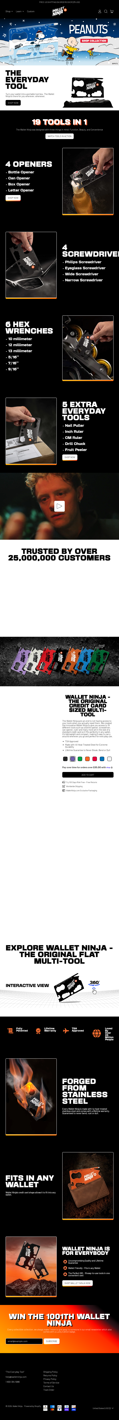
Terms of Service (51, 1382)
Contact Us (48, 1386)
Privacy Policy (49, 1379)
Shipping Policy (50, 1371)
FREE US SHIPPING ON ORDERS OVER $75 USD (59, 2)
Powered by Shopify (32, 1406)
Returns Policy (50, 1375)
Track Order (48, 1389)
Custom (30, 11)
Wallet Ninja (17, 1406)
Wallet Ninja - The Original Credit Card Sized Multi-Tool (87, 706)
